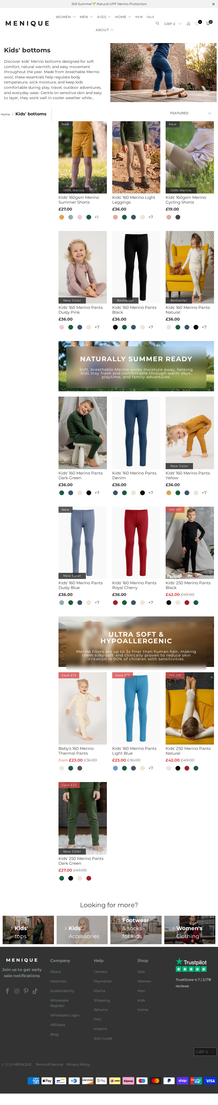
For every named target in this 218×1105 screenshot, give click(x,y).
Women (144, 981)
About (55, 971)
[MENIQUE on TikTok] (35, 991)
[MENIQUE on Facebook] (8, 991)
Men (141, 991)
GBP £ (170, 24)
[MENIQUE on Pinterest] (26, 991)
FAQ (97, 1019)
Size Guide (103, 1038)
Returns (100, 1009)
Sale (141, 971)
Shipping (102, 1000)
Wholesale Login (64, 1015)
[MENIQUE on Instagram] (17, 991)
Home (142, 1009)
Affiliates (57, 1025)
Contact (100, 971)
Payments (102, 981)
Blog (54, 1034)
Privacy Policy (78, 1064)
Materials (58, 981)
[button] (66, 15)
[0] (197, 23)
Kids (141, 1000)
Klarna (99, 991)
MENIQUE (23, 1064)
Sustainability (62, 991)
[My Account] (188, 24)
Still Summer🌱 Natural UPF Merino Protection (109, 4)
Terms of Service (49, 1064)
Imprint (100, 1029)
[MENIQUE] (27, 23)
